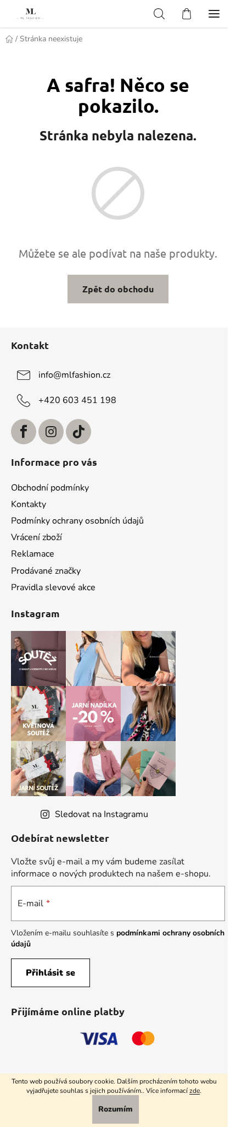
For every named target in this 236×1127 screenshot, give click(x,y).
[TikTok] (78, 431)
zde (194, 1090)
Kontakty (28, 504)
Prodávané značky (46, 571)
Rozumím (115, 1109)
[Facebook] (23, 431)
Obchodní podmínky (50, 488)
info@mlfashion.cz (74, 375)
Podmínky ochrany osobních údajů (77, 521)
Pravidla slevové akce (53, 587)
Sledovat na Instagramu (101, 814)
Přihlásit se (50, 973)
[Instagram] (51, 431)
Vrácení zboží (36, 537)
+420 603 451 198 (77, 400)
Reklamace (32, 554)
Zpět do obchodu (118, 289)
